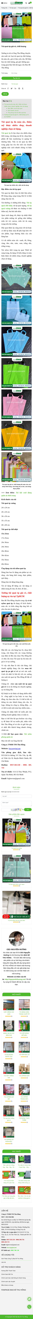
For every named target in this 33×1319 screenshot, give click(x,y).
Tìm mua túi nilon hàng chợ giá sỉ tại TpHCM (8, 1182)
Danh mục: (4, 84)
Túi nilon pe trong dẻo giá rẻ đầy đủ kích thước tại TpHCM (8, 1197)
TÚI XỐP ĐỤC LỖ (24, 1054)
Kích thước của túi (13, 110)
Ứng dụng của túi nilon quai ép (17, 112)
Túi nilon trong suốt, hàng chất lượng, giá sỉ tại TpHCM (24, 1182)
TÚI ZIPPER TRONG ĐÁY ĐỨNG (24, 1098)
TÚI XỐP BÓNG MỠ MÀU (24, 1034)
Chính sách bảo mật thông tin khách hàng (13, 1278)
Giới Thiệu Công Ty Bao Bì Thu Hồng (12, 1258)
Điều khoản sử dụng (7, 1285)
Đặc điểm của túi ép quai (15, 108)
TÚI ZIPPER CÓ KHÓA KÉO (8, 1140)
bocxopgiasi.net (15, 748)
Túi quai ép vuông (16, 848)
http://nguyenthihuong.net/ (15, 979)
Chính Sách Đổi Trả (7, 1274)
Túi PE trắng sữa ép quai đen (16, 920)
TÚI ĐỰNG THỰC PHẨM (24, 1119)
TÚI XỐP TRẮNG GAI (9, 1076)
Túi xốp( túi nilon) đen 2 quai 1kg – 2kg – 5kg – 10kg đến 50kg (24, 1166)
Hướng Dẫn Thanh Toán (8, 1270)
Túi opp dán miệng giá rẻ (8, 1119)
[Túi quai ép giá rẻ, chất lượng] (16, 3)
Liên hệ (17, 78)
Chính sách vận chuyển (8, 1281)
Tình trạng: (4, 73)
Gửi (28, 809)
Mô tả (5, 94)
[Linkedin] (15, 88)
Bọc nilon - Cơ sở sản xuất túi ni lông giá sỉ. (24, 1197)
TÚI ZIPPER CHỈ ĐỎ (9, 1098)
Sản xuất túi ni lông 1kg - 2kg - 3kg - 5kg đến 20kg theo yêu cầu (9, 1166)
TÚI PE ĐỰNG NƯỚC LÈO (9, 1055)
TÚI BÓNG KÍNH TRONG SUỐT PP (24, 1013)
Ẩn (10, 101)
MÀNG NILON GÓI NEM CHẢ (8, 1034)
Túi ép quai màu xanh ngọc (16, 884)
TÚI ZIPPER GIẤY (24, 1075)
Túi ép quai (12, 8)
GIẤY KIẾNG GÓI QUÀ (9, 1013)
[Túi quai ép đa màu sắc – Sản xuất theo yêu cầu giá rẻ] (16, 27)
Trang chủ (4, 8)
